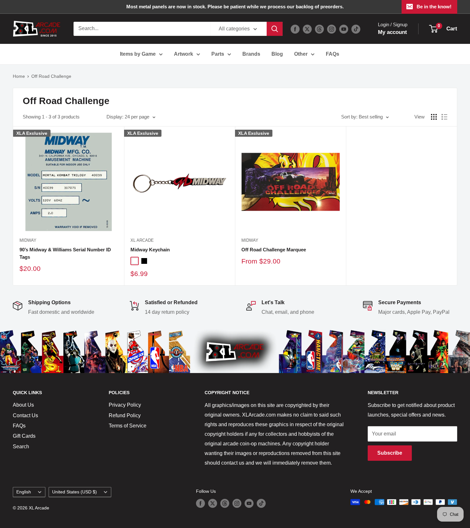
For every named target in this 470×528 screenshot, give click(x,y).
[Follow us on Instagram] (331, 29)
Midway (28, 240)
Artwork (183, 54)
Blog (277, 54)
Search (21, 446)
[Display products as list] (444, 117)
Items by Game (138, 54)
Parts (217, 54)
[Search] (275, 29)
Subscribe (389, 453)
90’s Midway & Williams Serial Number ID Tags (65, 253)
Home (19, 76)
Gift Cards (24, 436)
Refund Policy (125, 415)
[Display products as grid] (434, 117)
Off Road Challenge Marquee (273, 249)
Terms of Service (127, 425)
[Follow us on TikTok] (355, 29)
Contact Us (25, 415)
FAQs (332, 54)
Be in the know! (434, 6)
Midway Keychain (150, 249)
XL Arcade (142, 240)
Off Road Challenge (51, 76)
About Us (23, 405)
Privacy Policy (125, 405)
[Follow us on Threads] (319, 29)
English (23, 492)
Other (301, 54)
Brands (251, 54)
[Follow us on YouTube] (343, 29)
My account (392, 32)
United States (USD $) (74, 492)
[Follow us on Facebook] (295, 29)
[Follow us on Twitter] (307, 29)
